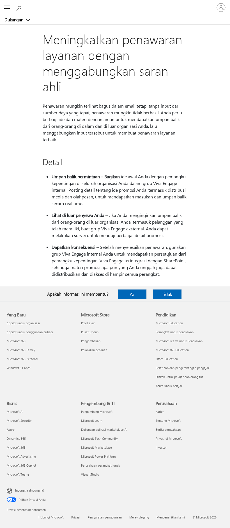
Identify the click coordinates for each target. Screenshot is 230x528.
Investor (161, 447)
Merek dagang (139, 517)
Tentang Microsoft (168, 420)
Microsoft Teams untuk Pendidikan (179, 341)
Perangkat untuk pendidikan (175, 332)
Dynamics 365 (16, 438)
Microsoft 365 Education (172, 350)
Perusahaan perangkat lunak (100, 465)
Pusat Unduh (89, 332)
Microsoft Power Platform (98, 456)
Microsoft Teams (18, 474)
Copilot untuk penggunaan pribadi (30, 332)
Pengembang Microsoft (96, 411)
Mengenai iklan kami (171, 517)
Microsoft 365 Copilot (21, 465)
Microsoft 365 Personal (22, 359)
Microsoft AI (15, 411)
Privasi (75, 517)
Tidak (167, 294)
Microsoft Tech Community (99, 438)
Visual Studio (90, 474)
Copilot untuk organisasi (23, 323)
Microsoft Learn (91, 420)
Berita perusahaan (168, 429)
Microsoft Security (19, 420)
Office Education (167, 359)
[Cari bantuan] (19, 7)
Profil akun (88, 323)
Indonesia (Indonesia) (29, 490)
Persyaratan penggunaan (105, 517)
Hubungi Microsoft (51, 517)
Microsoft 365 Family (21, 350)
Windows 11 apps (19, 368)
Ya (132, 294)
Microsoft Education (169, 323)
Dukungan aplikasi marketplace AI (104, 429)
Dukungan (14, 19)
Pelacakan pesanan (94, 350)
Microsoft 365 (16, 341)
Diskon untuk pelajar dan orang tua (180, 377)
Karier (160, 411)
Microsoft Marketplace (96, 447)
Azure (11, 429)
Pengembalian (90, 341)
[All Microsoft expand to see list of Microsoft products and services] (7, 7)
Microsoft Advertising (21, 456)
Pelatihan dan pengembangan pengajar (182, 368)
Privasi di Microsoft (169, 438)
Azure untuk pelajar (169, 386)
